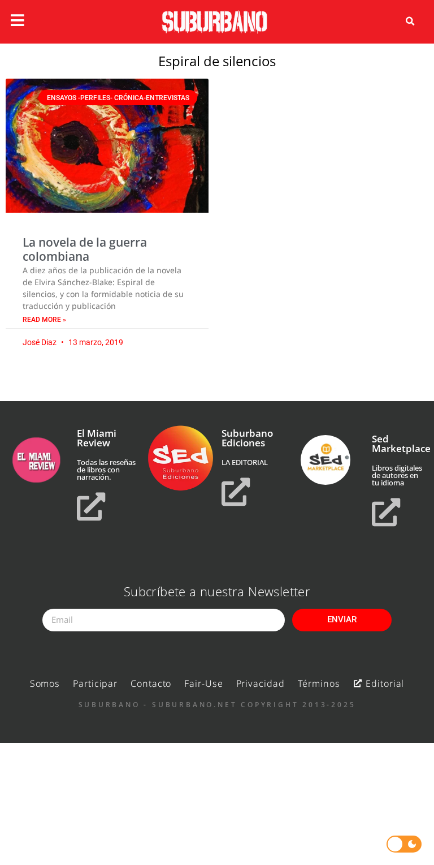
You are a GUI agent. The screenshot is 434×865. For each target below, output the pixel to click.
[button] (410, 21)
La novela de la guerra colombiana (85, 249)
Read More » (44, 320)
